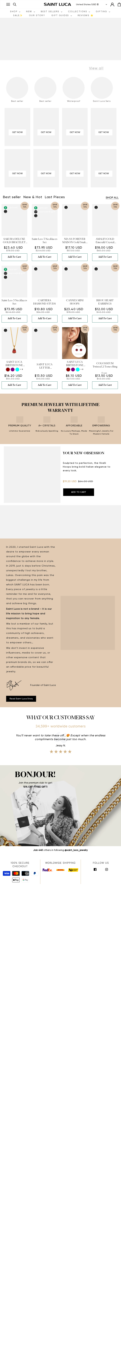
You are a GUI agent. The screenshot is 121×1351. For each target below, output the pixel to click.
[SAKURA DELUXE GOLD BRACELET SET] (14, 220)
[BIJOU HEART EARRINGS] (105, 281)
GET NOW (17, 132)
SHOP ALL (112, 197)
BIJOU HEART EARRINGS (105, 302)
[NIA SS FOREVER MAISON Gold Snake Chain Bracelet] (75, 220)
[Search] (14, 4)
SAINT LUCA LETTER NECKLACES (45, 366)
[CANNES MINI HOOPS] (75, 281)
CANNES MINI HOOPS (75, 302)
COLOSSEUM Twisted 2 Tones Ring (105, 365)
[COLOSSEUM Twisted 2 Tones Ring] (105, 343)
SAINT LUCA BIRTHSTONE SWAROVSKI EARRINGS (75, 364)
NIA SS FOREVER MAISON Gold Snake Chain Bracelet (74, 241)
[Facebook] (95, 869)
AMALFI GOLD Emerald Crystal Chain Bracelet (105, 241)
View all (96, 68)
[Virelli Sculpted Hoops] (32, 474)
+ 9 (21, 369)
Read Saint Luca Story (21, 699)
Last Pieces (55, 197)
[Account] (112, 4)
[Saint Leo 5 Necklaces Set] (45, 220)
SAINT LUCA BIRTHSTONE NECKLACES (14, 364)
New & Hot (32, 197)
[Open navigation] (8, 4)
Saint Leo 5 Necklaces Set (44, 241)
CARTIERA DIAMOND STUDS (44, 302)
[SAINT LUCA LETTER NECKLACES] (45, 343)
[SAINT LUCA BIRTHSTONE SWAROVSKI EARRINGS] (75, 343)
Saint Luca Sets (102, 101)
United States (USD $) (87, 4)
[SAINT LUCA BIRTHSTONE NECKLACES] (14, 343)
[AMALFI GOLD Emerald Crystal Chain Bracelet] (105, 220)
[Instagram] (106, 869)
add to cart (14, 257)
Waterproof (73, 101)
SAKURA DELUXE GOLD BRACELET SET (14, 241)
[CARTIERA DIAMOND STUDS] (45, 281)
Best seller (17, 101)
